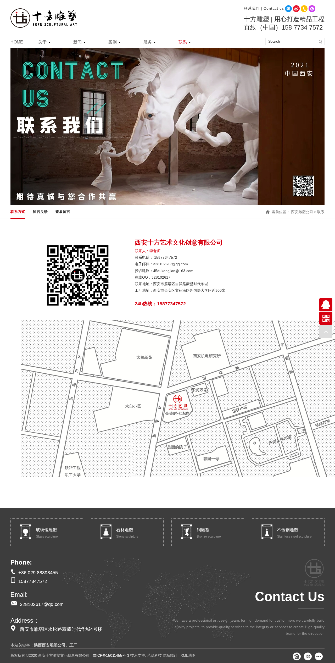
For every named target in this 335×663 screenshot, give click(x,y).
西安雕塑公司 (302, 212)
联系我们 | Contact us (264, 8)
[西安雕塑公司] (44, 17)
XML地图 (188, 655)
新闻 (77, 42)
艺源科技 (154, 655)
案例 (112, 42)
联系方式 (17, 211)
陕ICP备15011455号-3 (111, 655)
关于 (42, 42)
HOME (16, 42)
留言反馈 (40, 211)
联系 (182, 42)
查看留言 (62, 211)
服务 (147, 42)
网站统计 (170, 655)
